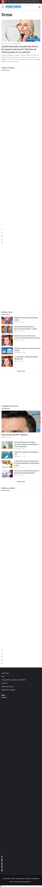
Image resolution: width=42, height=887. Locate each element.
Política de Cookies (8, 686)
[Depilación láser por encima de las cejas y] (7, 320)
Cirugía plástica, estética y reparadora (13, 680)
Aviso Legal (5, 673)
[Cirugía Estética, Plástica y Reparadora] (13, 7)
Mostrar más (21, 371)
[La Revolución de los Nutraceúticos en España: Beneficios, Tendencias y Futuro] (7, 464)
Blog (3, 676)
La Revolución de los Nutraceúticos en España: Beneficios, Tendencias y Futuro (26, 463)
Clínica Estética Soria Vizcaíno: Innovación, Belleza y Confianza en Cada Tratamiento (26, 444)
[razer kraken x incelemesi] (21, 886)
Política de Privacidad (8, 690)
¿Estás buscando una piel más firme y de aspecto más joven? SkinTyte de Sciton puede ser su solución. (20, 49)
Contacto (4, 683)
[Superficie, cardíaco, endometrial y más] (7, 455)
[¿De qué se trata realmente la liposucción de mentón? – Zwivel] (7, 329)
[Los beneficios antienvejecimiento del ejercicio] (7, 361)
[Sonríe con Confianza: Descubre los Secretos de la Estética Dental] (7, 473)
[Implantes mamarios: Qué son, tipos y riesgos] (7, 350)
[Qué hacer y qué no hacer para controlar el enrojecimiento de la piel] (7, 340)
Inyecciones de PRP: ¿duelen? (15, 435)
